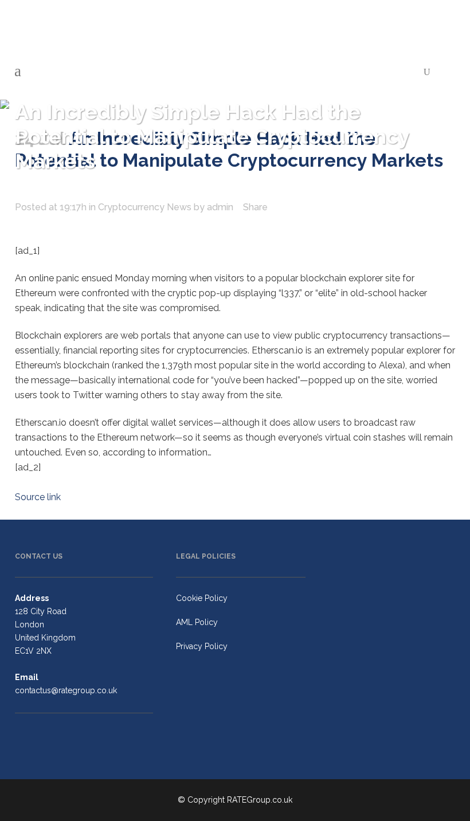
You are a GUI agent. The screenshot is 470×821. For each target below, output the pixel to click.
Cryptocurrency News (144, 207)
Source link (38, 497)
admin (220, 207)
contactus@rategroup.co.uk (66, 690)
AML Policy (197, 622)
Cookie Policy (202, 598)
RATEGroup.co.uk (259, 799)
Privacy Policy (202, 646)
